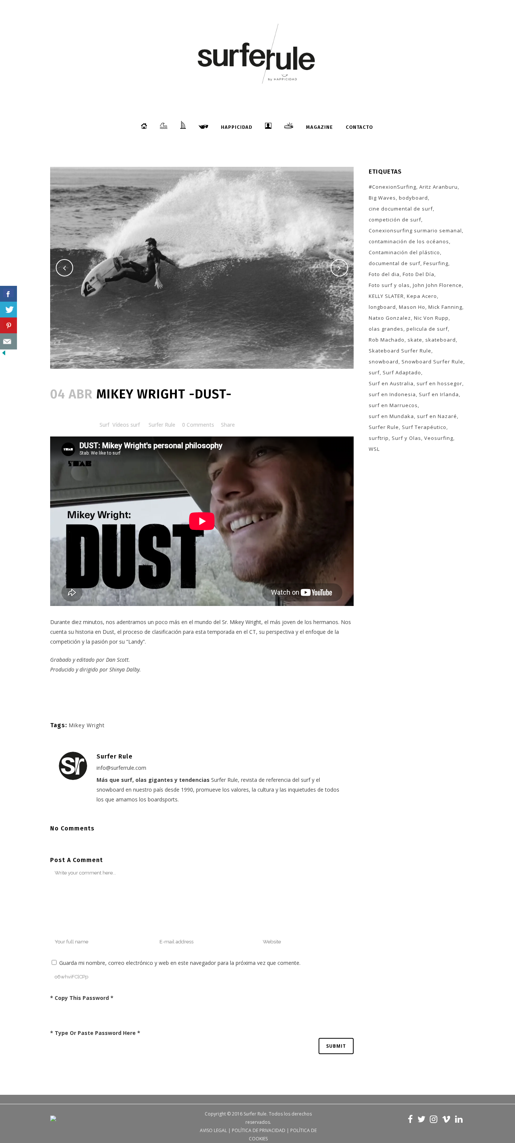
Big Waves (382, 197)
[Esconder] (4, 354)
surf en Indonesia (392, 394)
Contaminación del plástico (404, 252)
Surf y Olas (406, 438)
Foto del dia (384, 274)
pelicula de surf (427, 328)
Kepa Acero (422, 296)
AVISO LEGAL (213, 1130)
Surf (104, 424)
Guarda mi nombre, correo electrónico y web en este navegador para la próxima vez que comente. (179, 962)
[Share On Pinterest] (8, 325)
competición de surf (395, 219)
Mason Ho (412, 307)
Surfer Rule (162, 424)
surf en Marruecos (393, 405)
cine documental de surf (401, 208)
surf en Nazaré (437, 416)
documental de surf (394, 263)
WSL (374, 449)
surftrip (379, 438)
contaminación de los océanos (409, 241)
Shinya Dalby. (125, 669)
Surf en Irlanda (439, 394)
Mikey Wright (245, 622)
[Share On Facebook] (8, 294)
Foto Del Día (418, 274)
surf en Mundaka (391, 416)
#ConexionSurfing (392, 186)
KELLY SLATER (386, 296)
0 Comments (198, 424)
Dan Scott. (118, 659)
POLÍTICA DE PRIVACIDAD (258, 1130)
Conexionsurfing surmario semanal (415, 230)
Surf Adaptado (402, 372)
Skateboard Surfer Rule (400, 350)
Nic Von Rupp (431, 317)
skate (415, 339)
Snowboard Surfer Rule (432, 361)
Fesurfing (435, 263)
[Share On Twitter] (8, 310)
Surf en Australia (391, 383)
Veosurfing (438, 438)
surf (374, 372)
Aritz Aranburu (438, 186)
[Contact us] (8, 341)
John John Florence (437, 285)
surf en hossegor (439, 383)
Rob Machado (387, 339)
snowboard (384, 361)
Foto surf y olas (389, 285)
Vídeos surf (126, 424)
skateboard (440, 339)
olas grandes (386, 328)
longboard (382, 307)
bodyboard (413, 197)
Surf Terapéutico (424, 427)
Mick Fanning (445, 307)
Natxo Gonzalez (390, 317)
